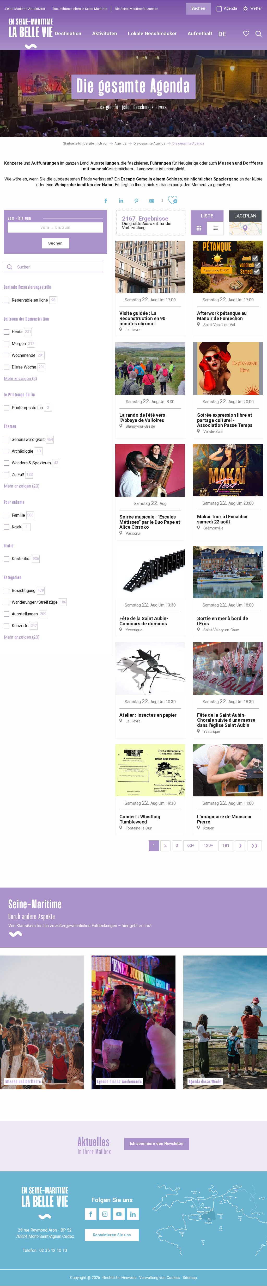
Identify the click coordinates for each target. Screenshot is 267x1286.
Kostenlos (25, 558)
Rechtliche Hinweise (120, 1278)
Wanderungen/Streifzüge (39, 602)
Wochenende (28, 355)
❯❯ (254, 845)
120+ (208, 845)
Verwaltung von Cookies (159, 1278)
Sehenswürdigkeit (32, 439)
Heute (21, 331)
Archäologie (26, 451)
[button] (258, 34)
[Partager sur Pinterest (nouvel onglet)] (136, 201)
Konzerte (24, 625)
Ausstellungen (29, 613)
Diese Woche (28, 367)
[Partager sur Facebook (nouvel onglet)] (105, 201)
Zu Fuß (22, 474)
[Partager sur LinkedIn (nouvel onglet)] (121, 201)
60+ (191, 845)
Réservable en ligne (33, 300)
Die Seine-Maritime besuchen (136, 9)
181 (225, 845)
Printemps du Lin (30, 407)
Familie (22, 515)
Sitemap (190, 1278)
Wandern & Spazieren (35, 462)
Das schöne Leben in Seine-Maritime (80, 9)
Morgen (23, 343)
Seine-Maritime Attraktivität (25, 9)
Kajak (20, 527)
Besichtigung (28, 590)
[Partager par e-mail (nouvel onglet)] (151, 201)
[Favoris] (247, 33)
